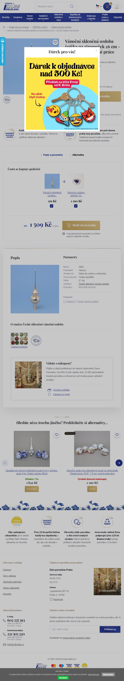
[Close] (96, 50)
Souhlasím (63, 678)
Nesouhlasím (108, 674)
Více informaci (93, 674)
